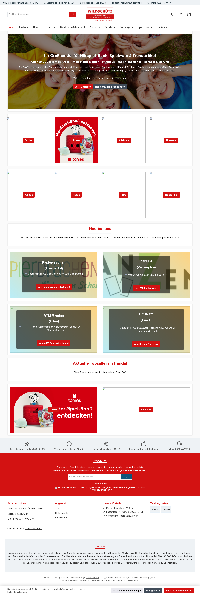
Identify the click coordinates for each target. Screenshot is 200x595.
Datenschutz (61, 513)
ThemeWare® (132, 580)
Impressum (61, 517)
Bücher (29, 140)
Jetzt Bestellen (83, 86)
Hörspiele (171, 140)
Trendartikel (171, 194)
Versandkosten (92, 577)
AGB (125, 487)
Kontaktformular (33, 528)
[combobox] (38, 14)
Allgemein (61, 503)
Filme (124, 194)
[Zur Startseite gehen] (100, 14)
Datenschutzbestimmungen (82, 487)
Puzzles (28, 194)
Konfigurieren (153, 590)
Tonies (76, 140)
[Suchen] (72, 14)
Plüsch (76, 194)
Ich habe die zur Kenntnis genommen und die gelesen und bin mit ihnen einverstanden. (102, 488)
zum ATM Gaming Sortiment (54, 343)
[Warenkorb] (189, 14)
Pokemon (146, 409)
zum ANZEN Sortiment (146, 288)
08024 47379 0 (17, 514)
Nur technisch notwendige (126, 590)
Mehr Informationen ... (17, 592)
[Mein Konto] (181, 14)
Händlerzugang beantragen (110, 86)
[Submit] (126, 477)
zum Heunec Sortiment (146, 344)
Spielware (124, 140)
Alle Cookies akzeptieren (178, 590)
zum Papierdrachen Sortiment (54, 287)
